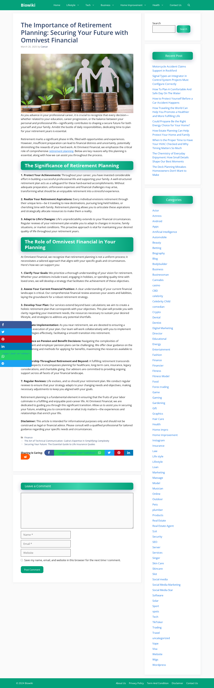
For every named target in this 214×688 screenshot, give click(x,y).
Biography (158, 253)
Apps (155, 226)
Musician (157, 488)
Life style (157, 456)
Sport (155, 606)
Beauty (156, 242)
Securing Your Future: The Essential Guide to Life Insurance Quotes (59, 444)
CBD (155, 290)
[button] (189, 5)
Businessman (160, 274)
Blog (155, 258)
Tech (88, 5)
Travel (156, 633)
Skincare (157, 568)
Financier (158, 365)
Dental (156, 317)
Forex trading (160, 387)
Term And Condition (158, 683)
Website (157, 654)
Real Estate (159, 520)
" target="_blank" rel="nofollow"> (77, 453)
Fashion (157, 355)
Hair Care (158, 419)
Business (105, 5)
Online (156, 494)
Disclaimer (177, 683)
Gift (154, 408)
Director (157, 333)
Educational (159, 339)
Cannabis (158, 280)
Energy (156, 344)
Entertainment (161, 349)
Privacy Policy (136, 683)
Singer (156, 558)
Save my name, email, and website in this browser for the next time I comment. (72, 560)
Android (157, 221)
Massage (157, 478)
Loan (155, 467)
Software (157, 595)
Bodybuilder (159, 264)
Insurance (158, 445)
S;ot (154, 531)
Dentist (156, 323)
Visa (154, 649)
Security (157, 536)
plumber (157, 510)
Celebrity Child (161, 301)
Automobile (159, 237)
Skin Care (158, 563)
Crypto (156, 312)
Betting (156, 248)
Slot (154, 574)
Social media (160, 579)
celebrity (157, 296)
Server (156, 547)
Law (154, 451)
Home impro (160, 429)
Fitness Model (160, 376)
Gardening (158, 403)
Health (156, 5)
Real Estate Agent (163, 526)
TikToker (157, 622)
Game (156, 392)
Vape (155, 643)
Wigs (155, 659)
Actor (155, 210)
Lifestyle (70, 5)
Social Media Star (162, 590)
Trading (157, 627)
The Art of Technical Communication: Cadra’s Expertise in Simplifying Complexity (66, 440)
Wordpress (159, 665)
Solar (155, 600)
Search (156, 23)
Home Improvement (131, 5)
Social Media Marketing (166, 584)
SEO (154, 542)
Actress (157, 216)
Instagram (158, 440)
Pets (155, 504)
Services (157, 552)
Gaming (157, 397)
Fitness (156, 371)
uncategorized (161, 638)
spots (155, 611)
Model (156, 483)
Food (155, 381)
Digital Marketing (162, 328)
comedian (158, 306)
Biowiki (28, 5)
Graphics (157, 413)
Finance (28, 437)
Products (157, 515)
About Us (121, 683)
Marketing (158, 472)
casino (156, 285)
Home (57, 5)
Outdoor (157, 499)
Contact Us (175, 5)
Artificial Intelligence (164, 232)
